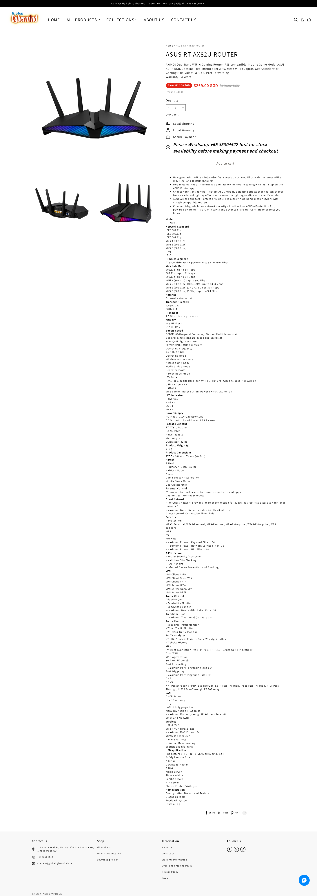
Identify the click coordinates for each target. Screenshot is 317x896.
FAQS (165, 877)
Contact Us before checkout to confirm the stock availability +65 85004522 (158, 3)
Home (54, 20)
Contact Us (184, 20)
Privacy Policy (170, 871)
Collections (120, 20)
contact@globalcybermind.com (55, 863)
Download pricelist (108, 859)
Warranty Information (174, 859)
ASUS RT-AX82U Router (190, 45)
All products (82, 20)
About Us (154, 20)
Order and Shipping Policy (177, 865)
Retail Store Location (109, 853)
